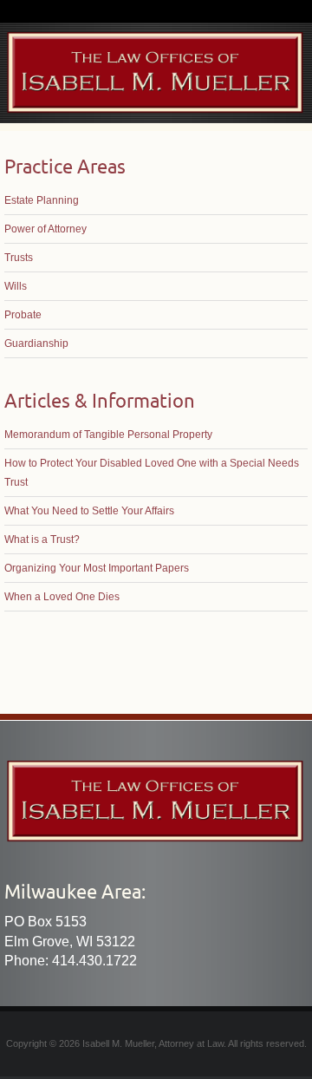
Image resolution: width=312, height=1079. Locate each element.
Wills (15, 286)
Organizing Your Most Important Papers (96, 568)
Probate (23, 315)
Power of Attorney (45, 229)
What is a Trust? (42, 539)
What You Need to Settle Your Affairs (89, 511)
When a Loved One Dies (62, 597)
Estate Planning (41, 200)
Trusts (18, 258)
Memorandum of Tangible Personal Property (108, 434)
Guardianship (36, 343)
